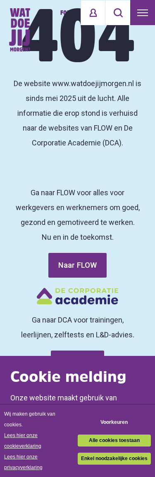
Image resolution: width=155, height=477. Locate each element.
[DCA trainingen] (19, 29)
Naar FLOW (77, 265)
